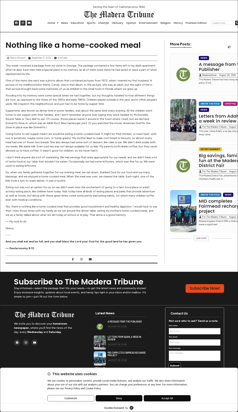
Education (77, 23)
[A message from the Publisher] (183, 74)
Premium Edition (196, 23)
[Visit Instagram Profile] (81, 259)
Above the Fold (210, 103)
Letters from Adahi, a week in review (124, 338)
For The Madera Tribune (214, 127)
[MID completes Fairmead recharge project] (183, 211)
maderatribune (209, 75)
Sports (91, 23)
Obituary (117, 23)
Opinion (131, 23)
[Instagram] (22, 23)
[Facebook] (16, 23)
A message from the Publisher (125, 321)
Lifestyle (103, 23)
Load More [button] (201, 238)
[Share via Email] (90, 259)
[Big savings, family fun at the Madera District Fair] (183, 166)
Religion (165, 23)
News (64, 23)
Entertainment (148, 23)
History (178, 23)
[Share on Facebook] (72, 259)
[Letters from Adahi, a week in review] (183, 120)
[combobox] (223, 23)
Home (51, 23)
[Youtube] (29, 23)
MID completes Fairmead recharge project (127, 354)
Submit (175, 365)
